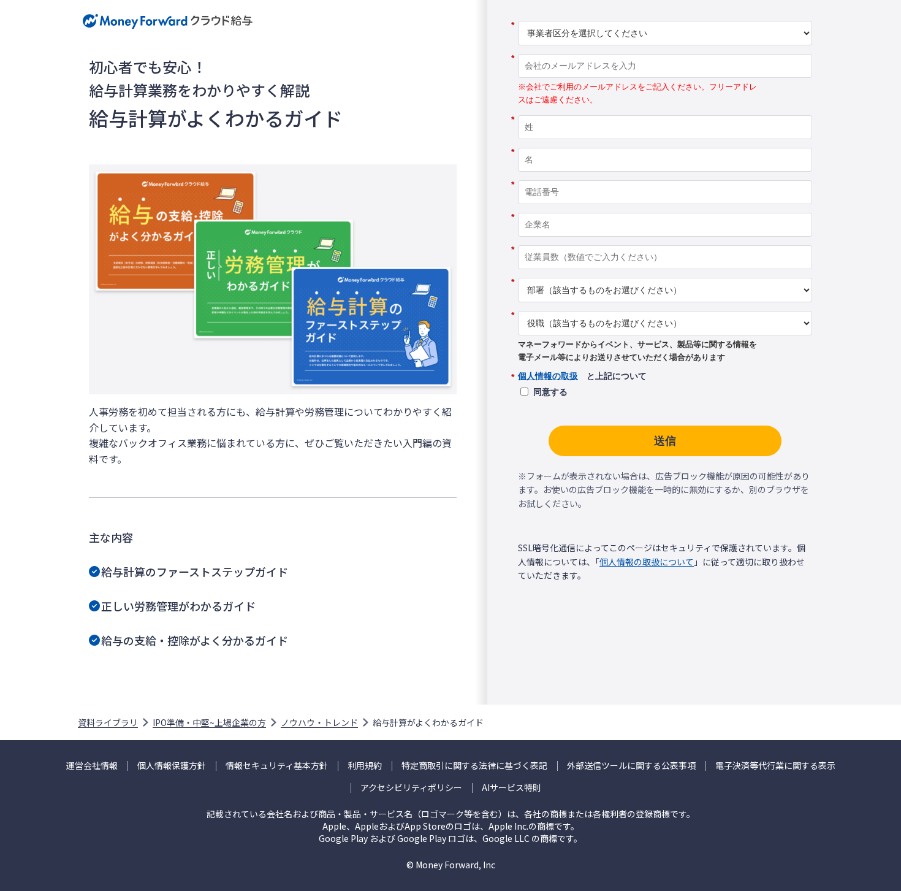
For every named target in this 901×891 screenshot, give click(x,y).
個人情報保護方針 (171, 765)
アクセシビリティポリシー (411, 787)
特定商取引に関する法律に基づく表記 (474, 765)
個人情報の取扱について (646, 562)
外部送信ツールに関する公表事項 (631, 765)
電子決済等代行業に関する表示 (775, 765)
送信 (665, 441)
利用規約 (365, 765)
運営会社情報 (92, 765)
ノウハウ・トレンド (319, 722)
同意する (550, 392)
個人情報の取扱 (548, 376)
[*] (665, 16)
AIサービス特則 (511, 787)
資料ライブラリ (108, 722)
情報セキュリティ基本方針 (277, 765)
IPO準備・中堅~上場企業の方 (209, 722)
